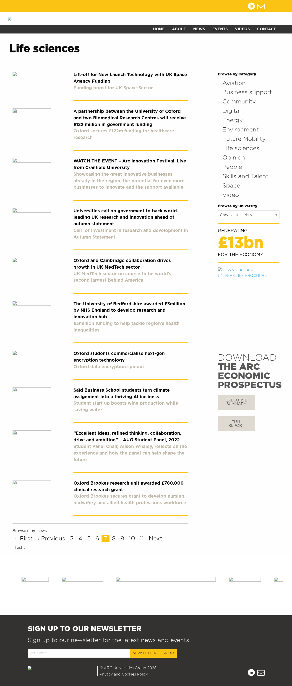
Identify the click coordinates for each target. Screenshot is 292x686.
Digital (231, 111)
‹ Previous (51, 539)
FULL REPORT (236, 423)
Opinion (233, 158)
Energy (232, 120)
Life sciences (240, 148)
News (199, 29)
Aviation (234, 83)
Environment (240, 130)
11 (142, 539)
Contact (266, 29)
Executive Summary (236, 402)
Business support (247, 92)
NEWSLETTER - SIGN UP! (153, 653)
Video (230, 195)
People (232, 167)
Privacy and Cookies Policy (124, 674)
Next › (157, 539)
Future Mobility (244, 139)
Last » (20, 548)
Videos (242, 29)
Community (239, 102)
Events (220, 29)
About (179, 29)
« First (24, 539)
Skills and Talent (245, 176)
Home (159, 29)
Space (231, 186)
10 (132, 539)
